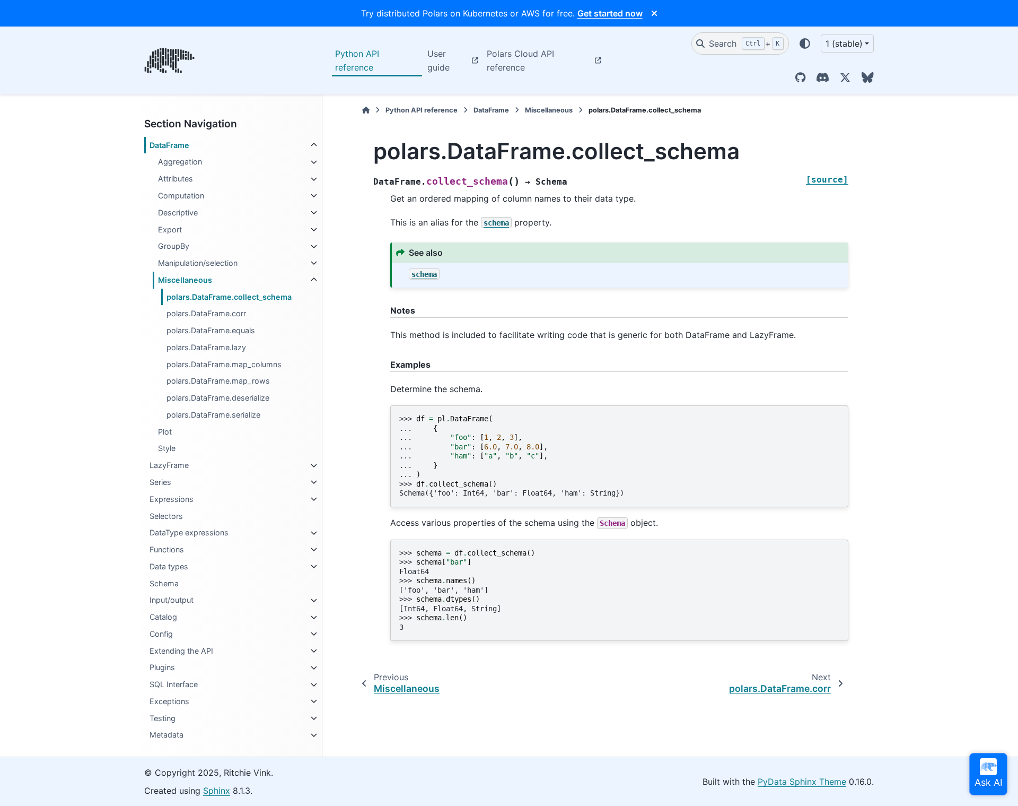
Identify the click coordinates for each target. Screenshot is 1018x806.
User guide (438, 60)
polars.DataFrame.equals (210, 330)
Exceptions (169, 701)
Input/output (172, 600)
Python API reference (357, 60)
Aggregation (180, 162)
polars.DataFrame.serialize (213, 414)
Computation (181, 195)
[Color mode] (804, 43)
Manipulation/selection (198, 262)
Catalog (163, 617)
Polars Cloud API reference (520, 60)
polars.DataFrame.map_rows (218, 381)
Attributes (175, 179)
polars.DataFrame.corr (206, 313)
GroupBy (173, 246)
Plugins (162, 667)
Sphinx (216, 790)
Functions (167, 549)
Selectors (166, 516)
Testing (162, 718)
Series (160, 482)
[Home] (366, 110)
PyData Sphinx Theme (802, 781)
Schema (164, 583)
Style (166, 448)
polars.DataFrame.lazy (206, 347)
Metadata (166, 735)
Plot (165, 431)
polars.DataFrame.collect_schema (229, 296)
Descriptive (178, 212)
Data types (169, 566)
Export (170, 229)
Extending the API (181, 650)
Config (161, 633)
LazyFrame (169, 465)
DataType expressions (189, 533)
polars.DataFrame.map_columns (224, 364)
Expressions (172, 499)
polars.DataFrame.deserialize (217, 398)
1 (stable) (844, 43)
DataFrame (169, 145)
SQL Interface (174, 684)
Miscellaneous (185, 279)
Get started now (610, 13)
